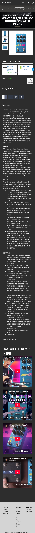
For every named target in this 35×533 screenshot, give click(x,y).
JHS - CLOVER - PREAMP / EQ (26, 67)
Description (6, 105)
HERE (18, 339)
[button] (2, 69)
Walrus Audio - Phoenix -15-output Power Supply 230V (11, 69)
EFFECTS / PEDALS (19, 7)
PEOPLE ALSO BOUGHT (12, 61)
